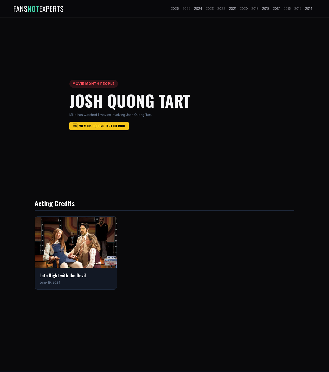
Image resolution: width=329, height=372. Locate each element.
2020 (244, 8)
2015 (297, 8)
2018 (265, 8)
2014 (308, 8)
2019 (254, 8)
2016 (287, 8)
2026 (175, 8)
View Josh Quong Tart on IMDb (102, 126)
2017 (276, 8)
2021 (232, 8)
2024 (198, 8)
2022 (221, 8)
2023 (210, 8)
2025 (186, 8)
